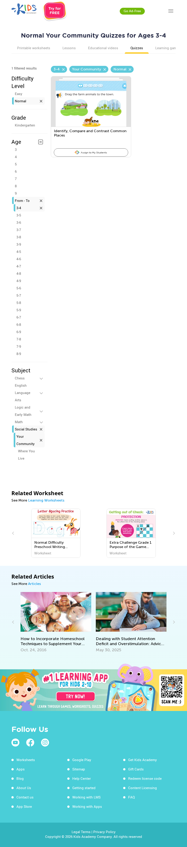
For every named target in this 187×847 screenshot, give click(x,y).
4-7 (18, 266)
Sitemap (78, 769)
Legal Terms (81, 831)
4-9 (18, 280)
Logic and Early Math (23, 411)
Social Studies (26, 429)
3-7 (18, 229)
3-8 (18, 237)
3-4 (18, 208)
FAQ (131, 797)
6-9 (18, 332)
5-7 (18, 295)
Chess (20, 378)
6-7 (18, 317)
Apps (20, 769)
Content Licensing (142, 787)
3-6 (18, 222)
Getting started (84, 787)
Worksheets (25, 759)
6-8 (18, 324)
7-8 (18, 339)
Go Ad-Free (132, 11)
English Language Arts (22, 392)
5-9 (18, 310)
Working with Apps (87, 806)
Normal (20, 101)
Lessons (69, 48)
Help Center (81, 778)
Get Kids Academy (142, 759)
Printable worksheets (33, 48)
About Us (23, 787)
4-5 (18, 251)
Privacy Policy (104, 831)
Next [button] (173, 533)
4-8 (18, 273)
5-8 (18, 302)
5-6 (18, 288)
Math (19, 422)
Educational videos (103, 48)
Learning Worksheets (46, 500)
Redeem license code (145, 778)
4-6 (18, 259)
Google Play (81, 759)
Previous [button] (13, 533)
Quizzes (136, 48)
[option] (56, 533)
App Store (24, 806)
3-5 (18, 215)
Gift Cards (136, 769)
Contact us (25, 797)
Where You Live (26, 455)
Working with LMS (86, 797)
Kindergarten (25, 125)
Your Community (25, 440)
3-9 (18, 244)
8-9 (18, 353)
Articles (34, 584)
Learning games (167, 48)
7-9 (18, 346)
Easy (18, 93)
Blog (20, 778)
